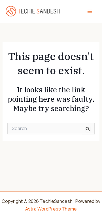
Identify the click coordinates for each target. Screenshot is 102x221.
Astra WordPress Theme (51, 209)
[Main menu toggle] (90, 11)
